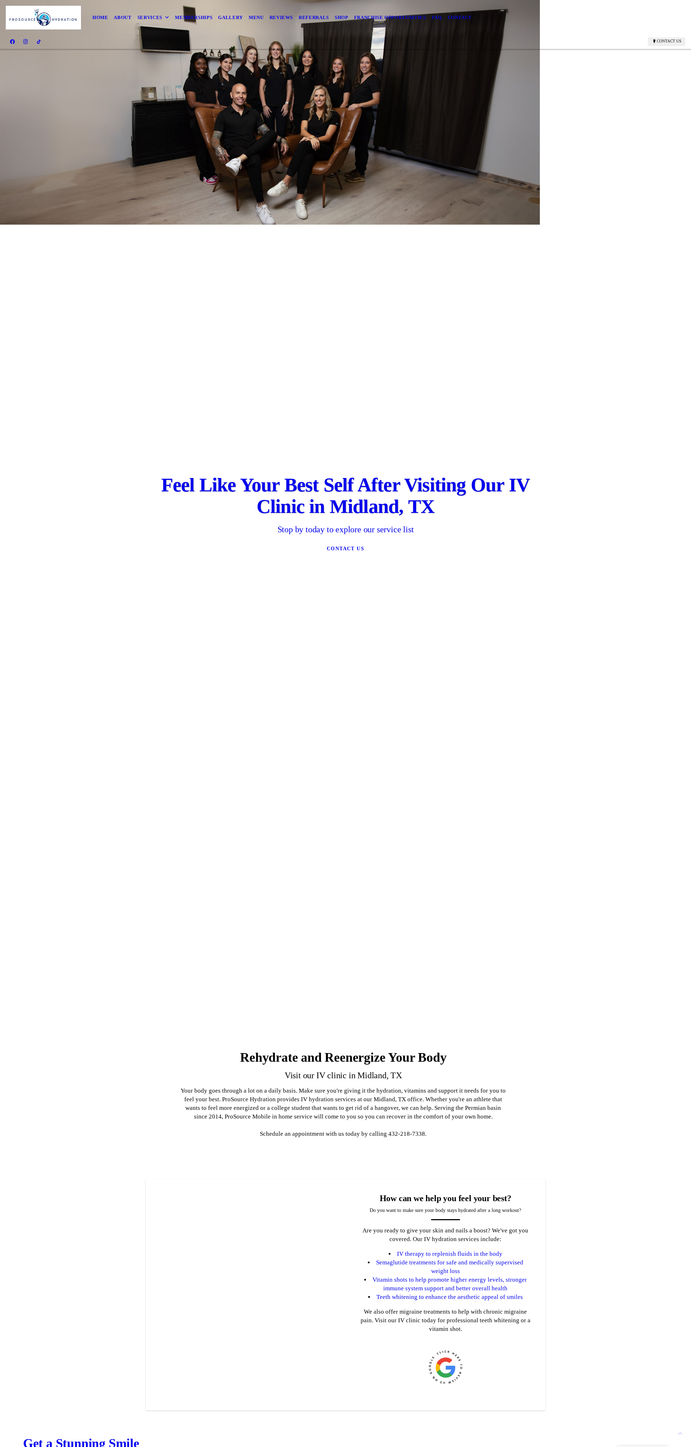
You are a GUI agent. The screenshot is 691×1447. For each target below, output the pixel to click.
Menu (256, 17)
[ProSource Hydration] (43, 17)
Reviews (281, 17)
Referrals (314, 17)
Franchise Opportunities (390, 17)
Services (149, 17)
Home (100, 17)
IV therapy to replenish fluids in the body (449, 1253)
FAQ (437, 17)
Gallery (230, 17)
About (122, 17)
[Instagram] (25, 41)
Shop (341, 17)
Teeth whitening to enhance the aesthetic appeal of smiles (449, 1297)
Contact (460, 17)
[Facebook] (12, 41)
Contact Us (669, 41)
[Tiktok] (38, 41)
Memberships (193, 17)
